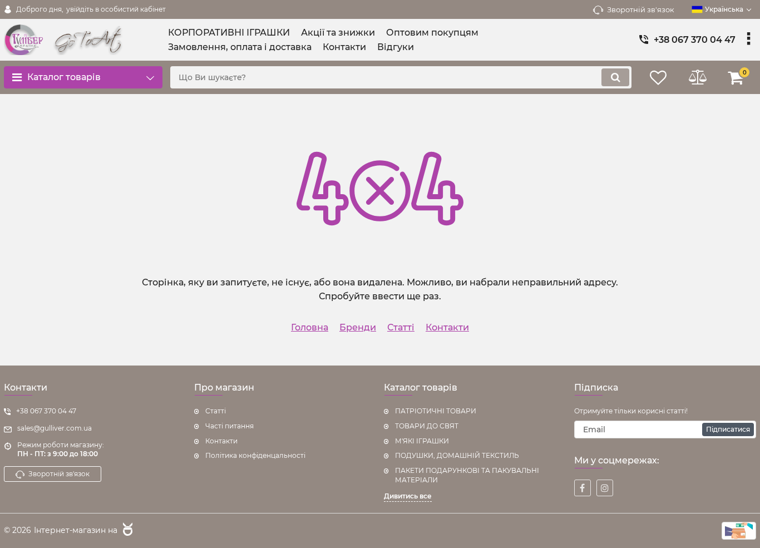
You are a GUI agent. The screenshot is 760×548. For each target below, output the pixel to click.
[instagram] (604, 488)
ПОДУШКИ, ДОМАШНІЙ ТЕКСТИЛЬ (457, 455)
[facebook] (582, 488)
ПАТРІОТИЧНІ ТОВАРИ (435, 411)
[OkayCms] (126, 530)
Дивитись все (408, 496)
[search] (615, 77)
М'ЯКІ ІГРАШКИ (422, 441)
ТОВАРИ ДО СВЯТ (426, 426)
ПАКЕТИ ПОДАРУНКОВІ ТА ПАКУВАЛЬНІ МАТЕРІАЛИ (467, 475)
